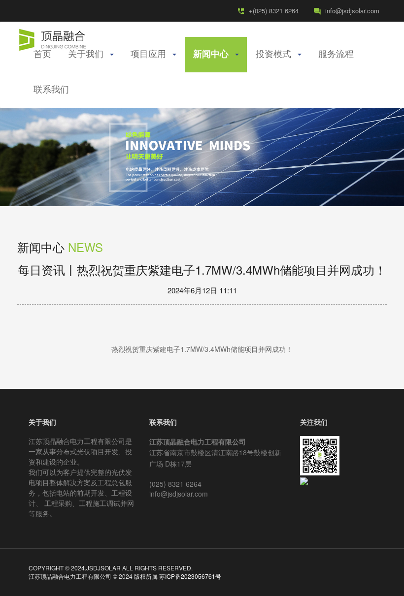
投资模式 (276, 55)
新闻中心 (213, 55)
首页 (42, 55)
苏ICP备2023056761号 (190, 576)
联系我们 (51, 90)
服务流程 (336, 55)
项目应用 (151, 55)
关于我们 (88, 55)
